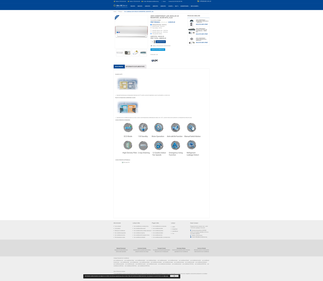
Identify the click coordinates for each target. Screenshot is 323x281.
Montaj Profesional (121, 248)
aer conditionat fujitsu (151, 260)
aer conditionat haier (173, 260)
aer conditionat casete (152, 264)
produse (205, 1)
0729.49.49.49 (136, 1)
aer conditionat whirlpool (201, 262)
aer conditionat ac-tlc (118, 260)
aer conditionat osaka (168, 262)
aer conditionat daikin (140, 260)
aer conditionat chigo (129, 260)
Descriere (119, 66)
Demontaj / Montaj (181, 248)
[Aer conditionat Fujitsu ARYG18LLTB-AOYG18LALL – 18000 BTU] (191, 31)
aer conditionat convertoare (164, 264)
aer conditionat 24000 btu (144, 265)
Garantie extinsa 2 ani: (157, 30)
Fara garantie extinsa (157, 33)
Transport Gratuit (161, 248)
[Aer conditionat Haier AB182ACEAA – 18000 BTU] (191, 41)
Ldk (157, 54)
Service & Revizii (202, 248)
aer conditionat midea (144, 262)
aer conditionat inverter (195, 260)
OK (174, 276)
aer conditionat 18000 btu (131, 265)
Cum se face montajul (157, 49)
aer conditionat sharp (179, 262)
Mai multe (166, 276)
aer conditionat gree (162, 260)
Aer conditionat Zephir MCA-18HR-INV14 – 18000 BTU (202, 21)
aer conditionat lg (134, 262)
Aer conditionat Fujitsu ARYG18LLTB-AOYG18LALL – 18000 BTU (201, 30)
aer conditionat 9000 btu (200, 264)
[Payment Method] (196, 278)
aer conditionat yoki (129, 264)
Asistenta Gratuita (142, 248)
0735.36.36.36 (122, 1)
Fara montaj (155, 27)
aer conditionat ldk (125, 262)
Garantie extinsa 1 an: (157, 32)
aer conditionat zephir (141, 264)
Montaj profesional (156, 24)
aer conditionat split (189, 262)
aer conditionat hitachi (184, 260)
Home (115, 11)
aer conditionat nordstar (156, 262)
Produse (120, 11)
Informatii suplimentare (135, 66)
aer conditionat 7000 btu (188, 264)
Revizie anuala (155, 26)
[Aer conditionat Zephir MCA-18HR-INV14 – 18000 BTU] (191, 22)
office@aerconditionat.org (153, 1)
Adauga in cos (161, 41)
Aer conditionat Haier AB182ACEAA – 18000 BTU (201, 39)
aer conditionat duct (176, 264)
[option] (131, 31)
